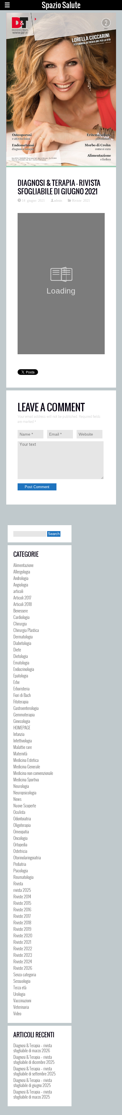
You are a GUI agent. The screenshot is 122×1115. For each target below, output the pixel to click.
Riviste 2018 (22, 922)
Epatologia (20, 675)
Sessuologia (21, 981)
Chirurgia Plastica (26, 630)
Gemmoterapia (24, 714)
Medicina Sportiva (26, 779)
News (17, 799)
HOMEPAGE (21, 727)
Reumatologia (23, 877)
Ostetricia (20, 851)
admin (58, 200)
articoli (18, 591)
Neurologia (21, 786)
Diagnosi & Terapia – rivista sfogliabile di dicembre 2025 (33, 1059)
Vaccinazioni (22, 1000)
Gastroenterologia (26, 708)
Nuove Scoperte (24, 805)
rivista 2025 (22, 890)
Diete (17, 649)
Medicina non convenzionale (33, 773)
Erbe (16, 682)
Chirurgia (20, 623)
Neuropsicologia (24, 792)
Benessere (20, 610)
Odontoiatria (22, 818)
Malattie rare (22, 747)
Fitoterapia (20, 701)
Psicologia (20, 870)
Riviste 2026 (22, 968)
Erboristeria (21, 688)
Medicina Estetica (26, 760)
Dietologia (20, 656)
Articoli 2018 (22, 604)
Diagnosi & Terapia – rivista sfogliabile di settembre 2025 (34, 1071)
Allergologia (21, 571)
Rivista (18, 883)
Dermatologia (23, 636)
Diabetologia (22, 643)
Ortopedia (20, 844)
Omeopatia (21, 831)
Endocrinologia (23, 669)
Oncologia (20, 838)
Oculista (19, 812)
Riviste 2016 (22, 909)
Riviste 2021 (81, 200)
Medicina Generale (26, 766)
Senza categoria (24, 974)
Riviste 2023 (22, 955)
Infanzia (18, 734)
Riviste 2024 (22, 961)
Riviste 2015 (22, 903)
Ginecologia (21, 721)
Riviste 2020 (22, 935)
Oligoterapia (22, 825)
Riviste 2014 (22, 896)
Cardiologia (21, 617)
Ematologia (21, 662)
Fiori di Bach (22, 695)
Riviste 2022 (22, 948)
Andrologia (20, 578)
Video (17, 1013)
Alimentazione (23, 565)
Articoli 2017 (22, 597)
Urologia (19, 994)
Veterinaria (21, 1007)
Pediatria (19, 864)
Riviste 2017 (22, 916)
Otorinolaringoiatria (27, 857)
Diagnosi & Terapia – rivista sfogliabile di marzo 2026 (32, 1047)
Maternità (20, 753)
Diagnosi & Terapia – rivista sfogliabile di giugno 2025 (32, 1082)
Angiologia (20, 584)
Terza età (19, 987)
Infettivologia (22, 740)
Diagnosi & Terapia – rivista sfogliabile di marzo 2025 (32, 1094)
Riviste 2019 (22, 929)
